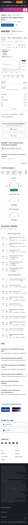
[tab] (8, 173)
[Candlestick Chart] (2, 45)
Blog (2, 450)
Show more (24, 163)
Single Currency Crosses (12, 5)
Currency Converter (19, 41)
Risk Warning (4, 516)
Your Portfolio (4, 456)
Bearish (15, 129)
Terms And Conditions (6, 507)
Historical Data (10, 41)
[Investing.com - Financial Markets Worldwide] (8, 2)
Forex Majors (23, 5)
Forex (2, 5)
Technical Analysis (7, 168)
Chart (9, 38)
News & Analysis (17, 38)
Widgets (3, 459)
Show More (14, 109)
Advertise (17, 453)
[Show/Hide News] (9, 45)
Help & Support (18, 456)
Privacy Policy (4, 512)
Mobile (2, 453)
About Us (17, 450)
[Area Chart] (4, 45)
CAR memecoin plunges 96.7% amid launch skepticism (13, 155)
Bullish (15, 136)
